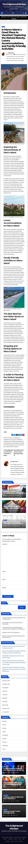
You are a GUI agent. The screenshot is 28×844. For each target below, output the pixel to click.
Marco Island (9, 58)
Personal (4, 742)
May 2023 (4, 698)
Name (4, 571)
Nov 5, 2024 (7, 772)
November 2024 (6, 680)
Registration (12, 444)
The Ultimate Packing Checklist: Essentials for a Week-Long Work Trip (13, 523)
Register (21, 841)
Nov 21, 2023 (7, 786)
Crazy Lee (15, 786)
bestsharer (15, 772)
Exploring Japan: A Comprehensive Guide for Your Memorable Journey (13, 493)
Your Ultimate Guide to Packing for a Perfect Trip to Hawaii (13, 508)
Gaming (4, 728)
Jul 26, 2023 (7, 815)
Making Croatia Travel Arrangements (11, 632)
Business (4, 721)
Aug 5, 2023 (7, 801)
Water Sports (17, 60)
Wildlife (22, 60)
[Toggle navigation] (13, 13)
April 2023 (4, 701)
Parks (22, 58)
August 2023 (5, 687)
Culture (4, 724)
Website (4, 587)
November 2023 (6, 684)
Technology (5, 745)
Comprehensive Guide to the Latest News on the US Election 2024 (13, 770)
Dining (20, 54)
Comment (4, 544)
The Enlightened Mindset (14, 4)
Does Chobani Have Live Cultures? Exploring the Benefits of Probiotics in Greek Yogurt (13, 662)
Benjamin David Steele (7, 660)
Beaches (17, 54)
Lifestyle (4, 738)
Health (3, 731)
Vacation (12, 60)
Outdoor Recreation (16, 58)
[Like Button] (5, 432)
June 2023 (4, 694)
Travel (3, 26)
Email (4, 579)
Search (4, 602)
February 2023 (5, 708)
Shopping (8, 60)
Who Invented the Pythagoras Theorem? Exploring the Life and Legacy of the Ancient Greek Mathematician (14, 669)
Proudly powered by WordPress (7, 837)
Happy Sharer (11, 52)
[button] (23, 13)
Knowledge (5, 735)
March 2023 (5, 705)
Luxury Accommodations (19, 56)
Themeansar (23, 837)
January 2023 (5, 712)
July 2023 (4, 691)
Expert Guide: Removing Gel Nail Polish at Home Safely (12, 784)
